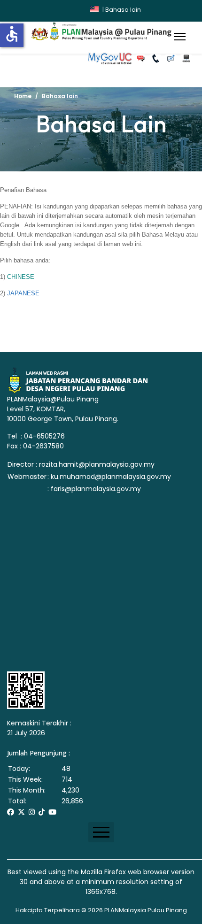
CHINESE (20, 276)
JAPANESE (23, 293)
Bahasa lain (123, 10)
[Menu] (180, 36)
